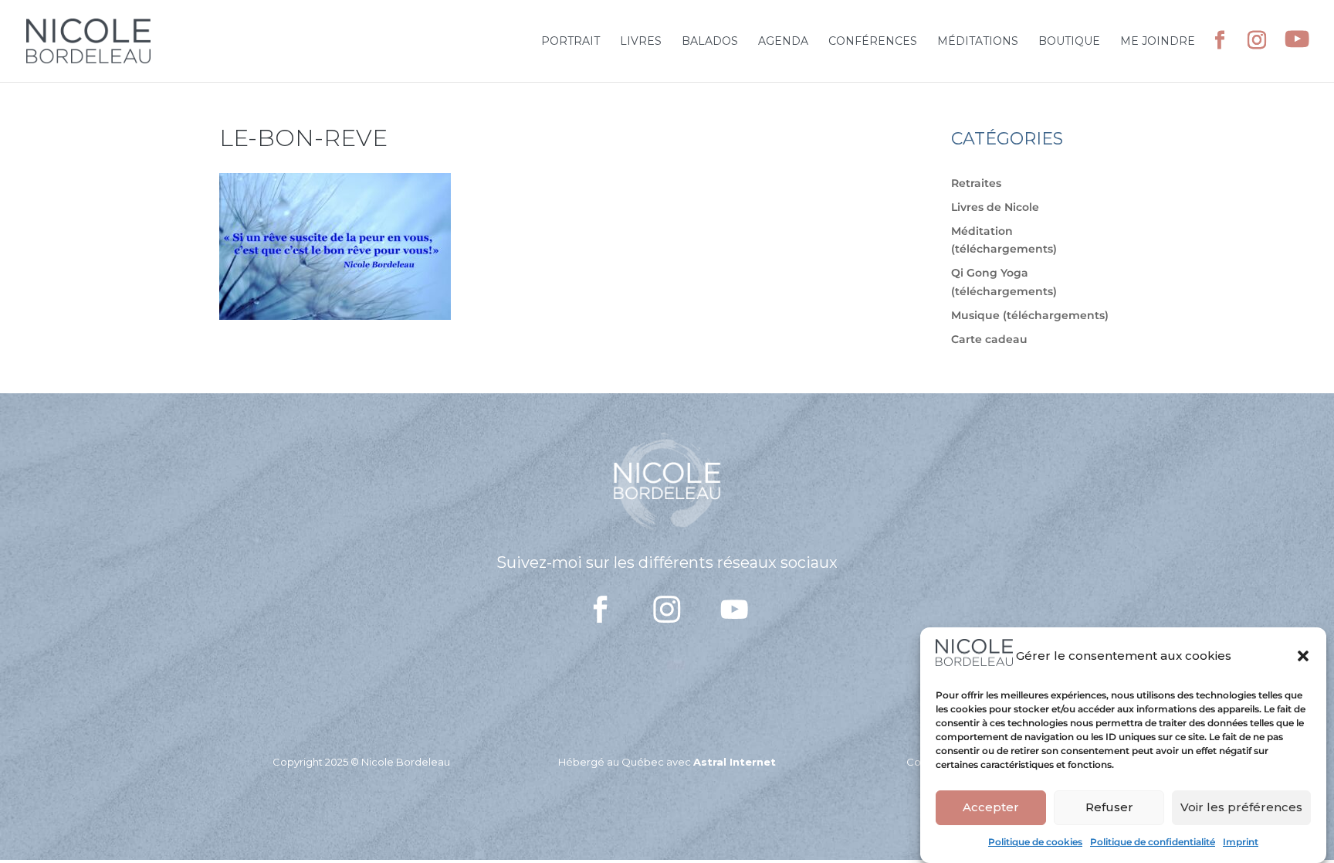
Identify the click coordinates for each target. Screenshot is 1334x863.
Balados (710, 42)
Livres (641, 42)
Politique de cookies (1035, 842)
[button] (1303, 656)
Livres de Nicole (995, 207)
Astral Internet (734, 762)
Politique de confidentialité (1152, 842)
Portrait (570, 42)
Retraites (976, 183)
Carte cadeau (989, 339)
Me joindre (1157, 42)
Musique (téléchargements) (1030, 315)
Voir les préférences (1241, 807)
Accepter (991, 807)
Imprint (1240, 842)
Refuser (1109, 807)
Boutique (1069, 42)
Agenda (783, 42)
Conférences (872, 42)
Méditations (977, 42)
